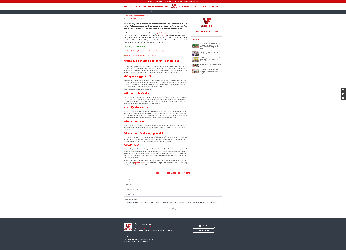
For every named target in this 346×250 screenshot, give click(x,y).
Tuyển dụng (214, 6)
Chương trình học (148, 6)
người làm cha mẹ (139, 163)
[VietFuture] (173, 6)
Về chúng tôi (136, 6)
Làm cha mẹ (133, 18)
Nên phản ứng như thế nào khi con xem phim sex (140, 55)
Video (204, 6)
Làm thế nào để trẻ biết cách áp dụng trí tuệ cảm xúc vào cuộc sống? (209, 71)
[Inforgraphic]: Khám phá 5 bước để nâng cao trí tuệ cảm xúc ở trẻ (210, 65)
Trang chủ (127, 6)
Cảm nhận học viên (161, 6)
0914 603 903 (143, 228)
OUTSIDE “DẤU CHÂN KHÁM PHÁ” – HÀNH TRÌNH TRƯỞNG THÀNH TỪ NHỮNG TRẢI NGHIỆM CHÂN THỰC (210, 46)
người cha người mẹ (163, 33)
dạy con (164, 35)
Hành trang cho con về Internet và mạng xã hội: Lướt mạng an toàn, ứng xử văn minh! (210, 59)
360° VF (196, 6)
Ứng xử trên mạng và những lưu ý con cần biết (209, 53)
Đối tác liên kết (184, 6)
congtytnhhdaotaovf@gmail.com (147, 227)
